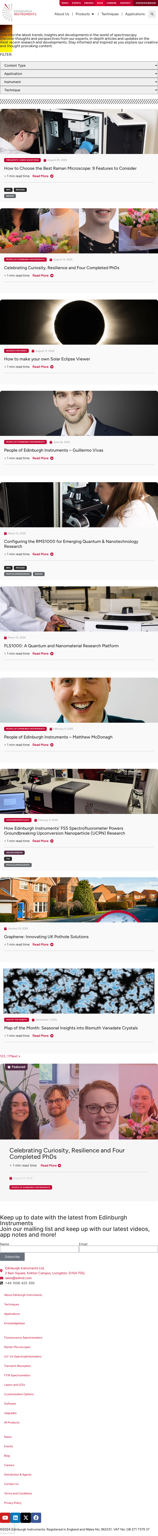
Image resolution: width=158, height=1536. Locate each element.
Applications (12, 1314)
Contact (125, 3)
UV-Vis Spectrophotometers (23, 1356)
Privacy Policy (13, 1503)
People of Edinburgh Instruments (25, 259)
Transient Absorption (17, 1366)
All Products (12, 1422)
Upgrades (10, 1413)
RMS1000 (20, 189)
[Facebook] (36, 1518)
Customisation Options (19, 1394)
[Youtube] (5, 1518)
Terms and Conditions (18, 1493)
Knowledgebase (14, 1323)
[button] (152, 14)
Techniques (11, 1304)
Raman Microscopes (17, 1347)
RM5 (8, 189)
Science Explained (16, 350)
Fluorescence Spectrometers (23, 1337)
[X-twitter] (26, 1518)
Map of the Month (16, 1019)
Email (83, 1244)
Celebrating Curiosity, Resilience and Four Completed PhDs (67, 1153)
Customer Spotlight (17, 820)
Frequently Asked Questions (22, 160)
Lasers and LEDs (14, 1385)
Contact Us (11, 1484)
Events (76, 3)
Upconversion (14, 852)
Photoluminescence (18, 574)
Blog (100, 3)
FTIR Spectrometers (17, 1375)
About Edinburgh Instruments (23, 1295)
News (65, 3)
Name (4, 1244)
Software (10, 1403)
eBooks (88, 3)
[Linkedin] (15, 1518)
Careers (111, 3)
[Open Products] (93, 14)
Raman (10, 196)
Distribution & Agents (17, 1474)
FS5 (8, 858)
